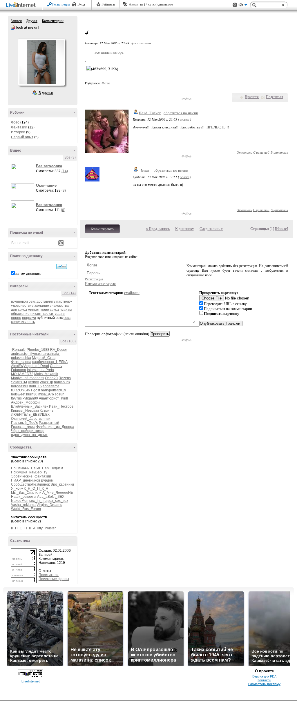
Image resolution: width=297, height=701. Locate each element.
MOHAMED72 (22, 374)
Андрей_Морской (25, 402)
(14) (64, 171)
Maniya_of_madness (27, 378)
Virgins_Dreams (49, 505)
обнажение (20, 314)
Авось (133, 4)
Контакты (264, 680)
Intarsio (33, 370)
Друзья (31, 21)
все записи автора (109, 52)
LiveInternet (22, 5)
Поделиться (274, 97)
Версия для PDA (264, 676)
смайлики (132, 292)
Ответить (244, 152)
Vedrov (33, 382)
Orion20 (51, 378)
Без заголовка (49, 166)
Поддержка (235, 5)
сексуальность (23, 322)
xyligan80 (30, 398)
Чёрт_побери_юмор (27, 431)
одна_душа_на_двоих (29, 435)
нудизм (66, 310)
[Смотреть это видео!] (23, 172)
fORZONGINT (21, 390)
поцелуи (29, 318)
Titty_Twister (46, 528)
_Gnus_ (145, 170)
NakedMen (19, 501)
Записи (16, 21)
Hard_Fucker (150, 113)
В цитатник (279, 152)
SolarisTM (19, 382)
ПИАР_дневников (25, 480)
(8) (63, 190)
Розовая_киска (23, 427)
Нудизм (56, 468)
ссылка (184, 119)
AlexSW (17, 366)
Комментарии (53, 21)
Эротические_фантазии (31, 476)
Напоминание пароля (100, 284)
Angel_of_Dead (36, 366)
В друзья (46, 93)
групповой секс (23, 301)
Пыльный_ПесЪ (24, 423)
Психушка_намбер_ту (29, 472)
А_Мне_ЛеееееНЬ (57, 493)
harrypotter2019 (53, 390)
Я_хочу (17, 488)
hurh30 (31, 394)
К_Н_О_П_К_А (36, 488)
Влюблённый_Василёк (29, 406)
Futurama (18, 370)
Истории (18, 132)
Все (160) (68, 341)
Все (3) (70, 157)
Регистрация (61, 4)
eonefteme (51, 386)
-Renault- (18, 350)
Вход (81, 4)
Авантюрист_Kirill (53, 398)
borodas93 (19, 386)
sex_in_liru (38, 501)
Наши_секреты (23, 497)
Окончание (46, 185)
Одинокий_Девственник (30, 419)
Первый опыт (22, 137)
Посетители (49, 575)
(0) (63, 210)
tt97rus (16, 398)
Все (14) (69, 293)
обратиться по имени (181, 113)
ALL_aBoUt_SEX (50, 497)
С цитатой (261, 152)
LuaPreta (46, 370)
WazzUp (46, 382)
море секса (50, 310)
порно (16, 318)
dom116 (35, 386)
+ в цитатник (141, 43)
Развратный (49, 423)
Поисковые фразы (54, 579)
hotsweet (18, 394)
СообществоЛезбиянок (30, 484)
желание (42, 306)
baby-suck (62, 382)
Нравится (252, 97)
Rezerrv (65, 378)
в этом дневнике (28, 274)
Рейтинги (108, 4)
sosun (59, 394)
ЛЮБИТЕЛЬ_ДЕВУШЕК (30, 415)
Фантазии (19, 127)
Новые (281, 228)
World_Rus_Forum (26, 509)
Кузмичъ (47, 410)
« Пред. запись (158, 228)
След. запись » (211, 228)
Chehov (56, 366)
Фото (15, 122)
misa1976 (46, 394)
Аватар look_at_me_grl (41, 62)
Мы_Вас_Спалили (26, 493)
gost (36, 390)
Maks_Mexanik (46, 374)
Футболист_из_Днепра (55, 427)
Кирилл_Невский (25, 410)
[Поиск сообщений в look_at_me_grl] (61, 266)
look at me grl (13, 28)
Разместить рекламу (264, 684)
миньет (34, 310)
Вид (242, 5)
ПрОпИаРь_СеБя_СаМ (30, 468)
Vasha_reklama (23, 505)
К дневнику (184, 228)
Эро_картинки (62, 484)
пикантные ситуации (47, 314)
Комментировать (102, 228)
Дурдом (47, 480)
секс (67, 318)
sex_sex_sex (58, 501)
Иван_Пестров (61, 406)
